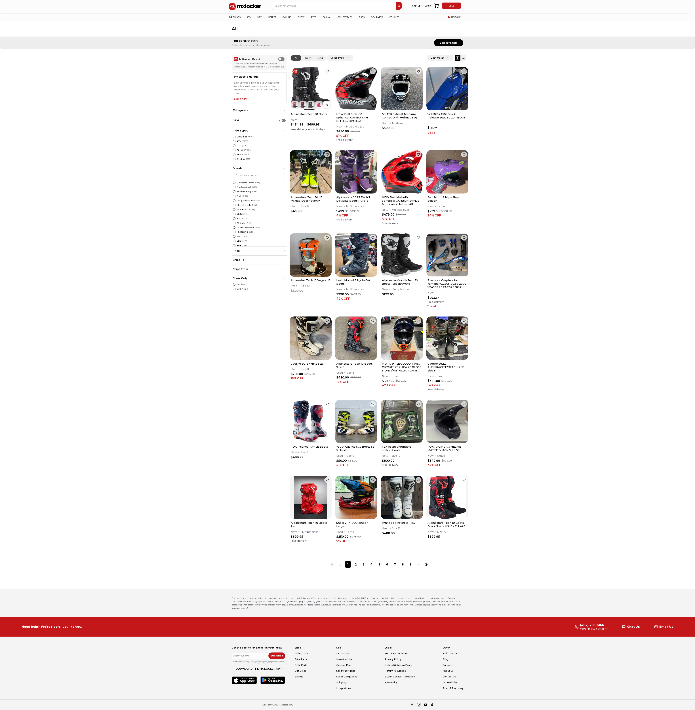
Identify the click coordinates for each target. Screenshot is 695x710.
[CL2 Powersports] (234, 227)
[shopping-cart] (436, 5)
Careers (447, 665)
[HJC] (234, 218)
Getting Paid (343, 665)
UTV (239, 145)
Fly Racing (242, 232)
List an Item (343, 653)
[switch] (281, 59)
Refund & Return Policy (398, 665)
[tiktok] (432, 705)
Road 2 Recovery (453, 688)
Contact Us (449, 676)
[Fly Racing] (234, 232)
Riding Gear (302, 653)
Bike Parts (301, 659)
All (296, 58)
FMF (239, 245)
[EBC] (234, 241)
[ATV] (234, 141)
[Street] (234, 150)
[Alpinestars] (234, 209)
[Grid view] (457, 58)
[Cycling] (234, 159)
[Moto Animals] (234, 205)
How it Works (344, 659)
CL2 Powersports (245, 227)
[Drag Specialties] (234, 200)
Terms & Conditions (396, 653)
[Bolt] (234, 196)
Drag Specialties (245, 200)
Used (320, 58)
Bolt (239, 196)
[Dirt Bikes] (234, 137)
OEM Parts (301, 665)
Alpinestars (242, 209)
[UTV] (234, 145)
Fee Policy (391, 682)
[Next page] (418, 564)
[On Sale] (234, 284)
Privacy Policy (393, 659)
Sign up (416, 5)
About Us (448, 670)
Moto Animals (244, 205)
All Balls (241, 223)
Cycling (241, 159)
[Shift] (234, 214)
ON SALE (456, 17)
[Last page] (426, 564)
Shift (239, 214)
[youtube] (425, 705)
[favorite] (327, 71)
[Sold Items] (234, 289)
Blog (445, 659)
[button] (259, 110)
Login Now (240, 98)
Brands (299, 676)
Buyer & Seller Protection (400, 676)
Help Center (450, 653)
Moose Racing (244, 191)
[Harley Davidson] (234, 183)
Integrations (343, 688)
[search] (399, 6)
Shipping (341, 682)
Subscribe (277, 655)
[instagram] (418, 705)
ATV (239, 141)
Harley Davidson (245, 182)
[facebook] (412, 705)
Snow (240, 154)
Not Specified (244, 187)
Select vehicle (449, 42)
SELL (451, 5)
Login (428, 5)
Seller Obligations (346, 676)
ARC (239, 236)
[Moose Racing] (234, 191)
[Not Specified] (234, 187)
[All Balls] (234, 223)
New (308, 58)
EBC (239, 241)
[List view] (463, 58)
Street (240, 150)
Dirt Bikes (242, 136)
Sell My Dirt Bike (345, 670)
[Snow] (234, 155)
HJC (239, 218)
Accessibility (450, 682)
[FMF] (234, 245)
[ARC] (234, 236)
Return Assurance (395, 670)
